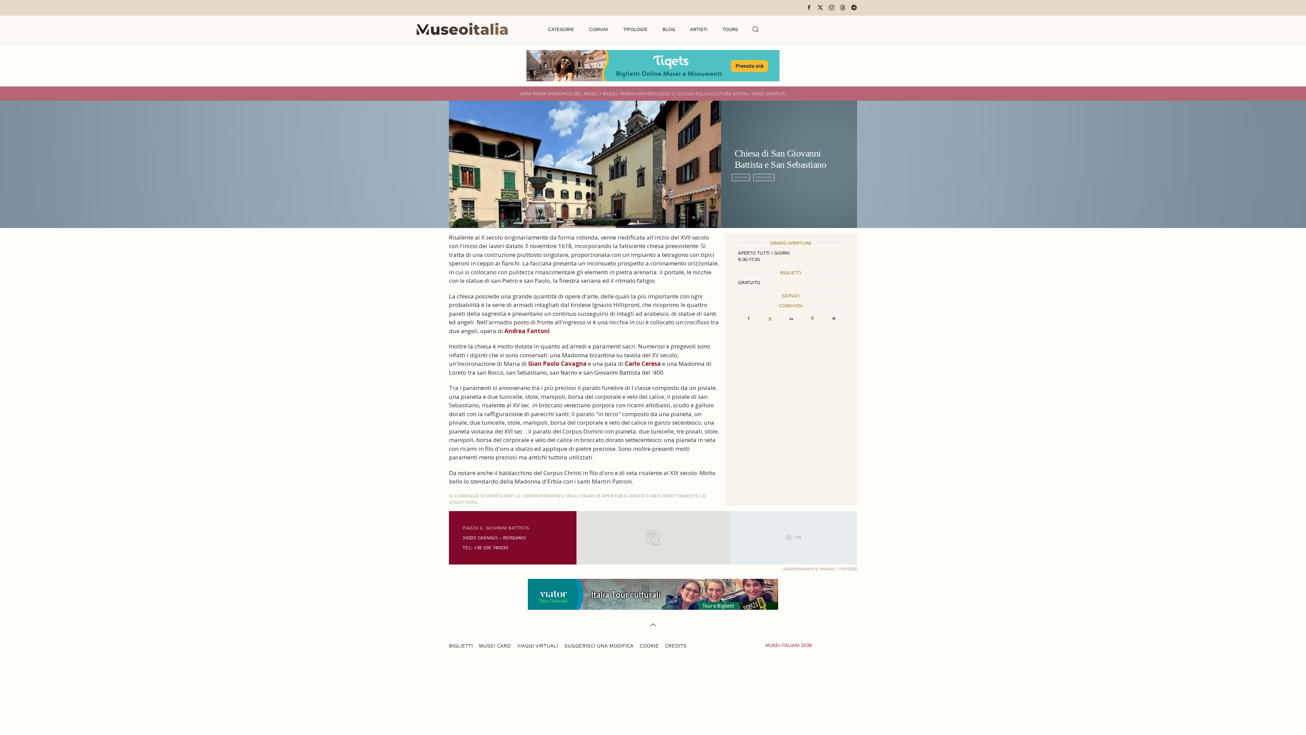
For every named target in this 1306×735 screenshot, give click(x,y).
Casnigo (764, 177)
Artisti (698, 29)
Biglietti (461, 646)
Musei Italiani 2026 (788, 645)
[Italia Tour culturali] (653, 594)
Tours (730, 29)
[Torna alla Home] (462, 29)
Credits (676, 646)
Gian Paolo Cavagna (557, 364)
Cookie (649, 646)
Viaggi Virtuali (537, 646)
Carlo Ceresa (643, 364)
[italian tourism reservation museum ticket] (653, 65)
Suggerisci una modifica (599, 646)
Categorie (561, 29)
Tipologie (635, 29)
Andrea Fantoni (527, 331)
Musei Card (495, 646)
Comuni (598, 29)
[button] (755, 29)
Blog (669, 29)
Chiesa (741, 177)
